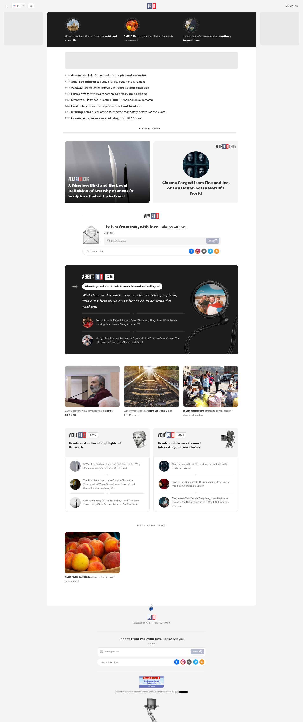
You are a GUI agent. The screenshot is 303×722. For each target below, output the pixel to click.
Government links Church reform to (108, 75)
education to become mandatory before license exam (118, 112)
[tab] (190, 103)
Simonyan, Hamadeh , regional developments (112, 99)
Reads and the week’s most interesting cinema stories (179, 445)
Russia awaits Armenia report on (109, 93)
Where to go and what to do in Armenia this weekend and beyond (122, 286)
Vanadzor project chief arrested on (110, 87)
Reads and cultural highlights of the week (95, 445)
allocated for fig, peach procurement (108, 81)
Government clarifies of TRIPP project (107, 118)
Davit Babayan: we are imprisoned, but (106, 106)
